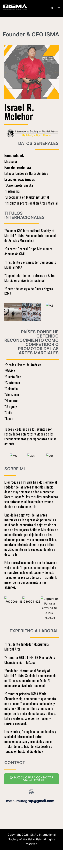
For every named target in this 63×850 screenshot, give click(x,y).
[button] (51, 8)
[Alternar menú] (59, 8)
